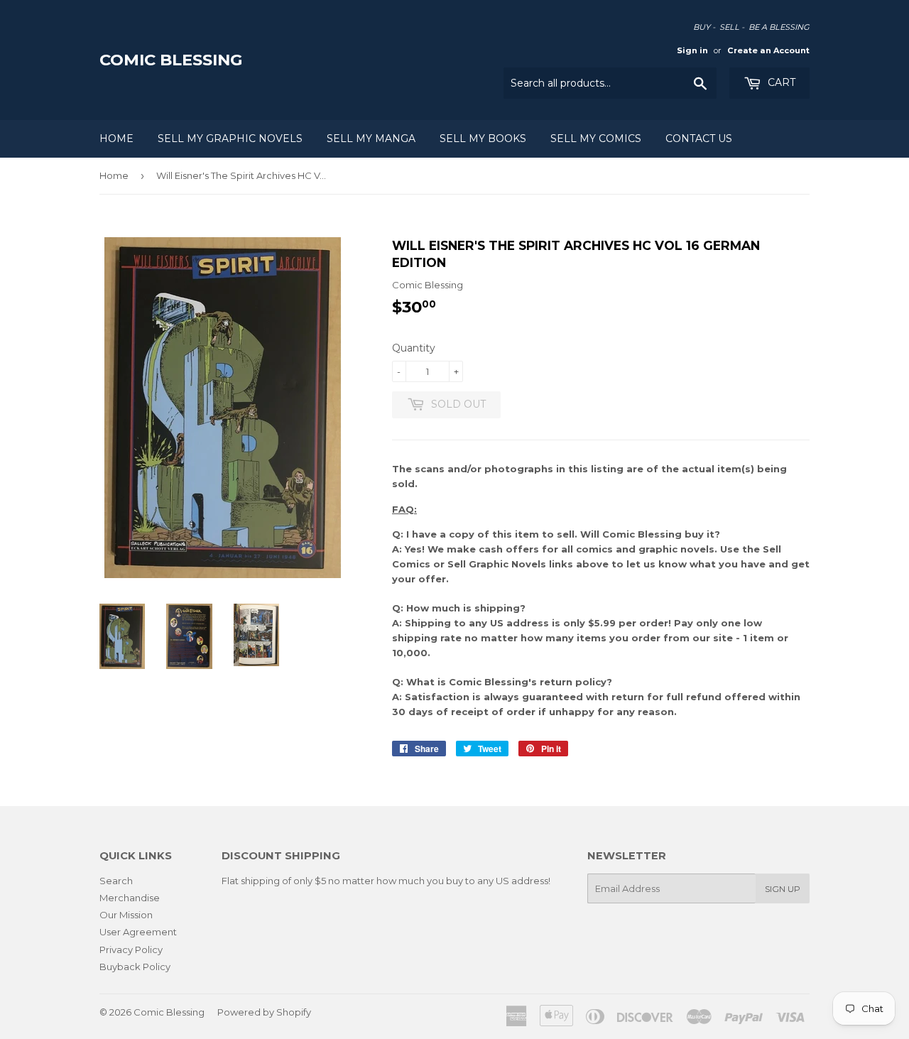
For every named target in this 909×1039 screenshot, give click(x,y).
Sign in (692, 50)
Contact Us (698, 138)
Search (116, 880)
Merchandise (129, 897)
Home (116, 138)
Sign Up (782, 888)
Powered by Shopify (264, 1012)
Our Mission (126, 914)
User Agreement (138, 931)
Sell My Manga (371, 138)
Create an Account (768, 50)
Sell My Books (483, 138)
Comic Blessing (171, 60)
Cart (780, 82)
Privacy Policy (131, 949)
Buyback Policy (134, 966)
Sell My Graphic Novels (230, 138)
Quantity (413, 348)
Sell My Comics (595, 138)
